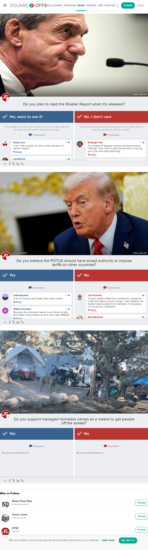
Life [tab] (100, 5)
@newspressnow (20, 504)
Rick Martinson (95, 317)
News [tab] (81, 5)
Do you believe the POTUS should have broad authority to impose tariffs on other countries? (74, 262)
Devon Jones (19, 514)
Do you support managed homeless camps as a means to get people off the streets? (74, 421)
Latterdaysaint (20, 295)
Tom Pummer (95, 295)
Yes (12, 275)
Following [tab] (54, 5)
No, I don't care (97, 116)
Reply (19, 152)
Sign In (141, 5)
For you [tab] (109, 5)
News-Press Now (22, 501)
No (86, 275)
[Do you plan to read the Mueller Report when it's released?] (74, 53)
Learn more (108, 540)
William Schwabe (22, 309)
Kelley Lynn (19, 142)
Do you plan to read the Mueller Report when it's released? (74, 104)
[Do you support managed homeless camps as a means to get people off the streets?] (74, 370)
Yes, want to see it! (25, 116)
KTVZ (15, 528)
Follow (142, 503)
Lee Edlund (19, 159)
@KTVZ (15, 531)
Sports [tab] (91, 5)
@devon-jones (19, 518)
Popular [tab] (70, 5)
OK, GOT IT (128, 540)
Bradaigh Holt (95, 142)
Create (128, 5)
